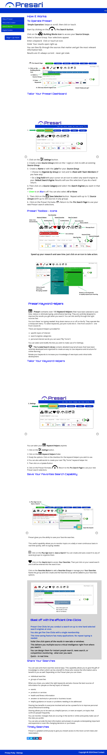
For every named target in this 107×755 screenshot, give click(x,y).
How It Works (7, 26)
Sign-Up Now (13, 37)
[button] (13, 19)
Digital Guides (7, 30)
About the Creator (9, 22)
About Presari (7, 19)
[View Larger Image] (64, 91)
